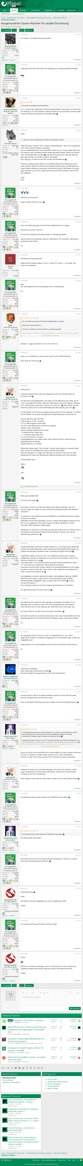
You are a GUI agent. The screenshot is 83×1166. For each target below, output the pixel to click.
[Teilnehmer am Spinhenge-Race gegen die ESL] (4, 90)
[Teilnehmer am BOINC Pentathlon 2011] (7, 90)
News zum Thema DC (11, 1096)
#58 (79, 281)
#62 (79, 492)
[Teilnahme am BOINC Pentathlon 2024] (10, 93)
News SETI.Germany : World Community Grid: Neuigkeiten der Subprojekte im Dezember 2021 (27, 1029)
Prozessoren (25, 1062)
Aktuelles (23, 10)
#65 (79, 632)
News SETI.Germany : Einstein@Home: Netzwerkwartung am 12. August (22, 1100)
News (5, 10)
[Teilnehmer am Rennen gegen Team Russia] (4, 157)
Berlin (16, 88)
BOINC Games (53, 1088)
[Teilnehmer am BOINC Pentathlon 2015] (11, 90)
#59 (79, 314)
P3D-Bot (10, 1034)
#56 (79, 222)
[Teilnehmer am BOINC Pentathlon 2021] (6, 93)
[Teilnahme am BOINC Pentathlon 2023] (9, 93)
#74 (79, 920)
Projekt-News (25, 1034)
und (31, 486)
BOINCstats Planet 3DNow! (58, 1082)
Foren (14, 10)
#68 (79, 725)
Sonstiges (27, 1053)
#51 (79, 34)
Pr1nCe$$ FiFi (7, 27)
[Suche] (80, 10)
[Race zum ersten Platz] (2, 58)
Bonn (16, 55)
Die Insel (15, 121)
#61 (79, 386)
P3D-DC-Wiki (52, 1079)
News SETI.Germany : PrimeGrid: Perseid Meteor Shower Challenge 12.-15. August (23, 1119)
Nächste (28, 30)
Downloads (35, 10)
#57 (79, 255)
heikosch (10, 1062)
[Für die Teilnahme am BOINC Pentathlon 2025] (16, 123)
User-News (25, 1022)
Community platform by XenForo (41, 1164)
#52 (79, 65)
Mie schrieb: (26, 102)
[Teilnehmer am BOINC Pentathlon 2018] (16, 90)
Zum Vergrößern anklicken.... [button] (51, 335)
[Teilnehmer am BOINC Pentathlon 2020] (17, 90)
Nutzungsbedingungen (49, 1160)
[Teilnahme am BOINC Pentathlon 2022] (7, 93)
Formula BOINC (53, 1086)
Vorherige (7, 30)
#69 (79, 766)
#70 (79, 793)
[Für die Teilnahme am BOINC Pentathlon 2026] (17, 122)
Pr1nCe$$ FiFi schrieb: (29, 318)
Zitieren (78, 60)
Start (73, 1160)
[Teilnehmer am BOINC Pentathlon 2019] (2, 93)
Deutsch (9, 1160)
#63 (79, 543)
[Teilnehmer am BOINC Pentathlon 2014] (10, 90)
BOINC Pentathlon (54, 1084)
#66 (79, 665)
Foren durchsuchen (18, 14)
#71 (79, 827)
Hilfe (69, 1160)
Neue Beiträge (5, 14)
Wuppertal (15, 407)
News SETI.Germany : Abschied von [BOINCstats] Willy (21, 1129)
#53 (79, 98)
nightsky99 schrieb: (28, 729)
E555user (10, 1022)
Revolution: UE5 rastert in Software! (28, 1020)
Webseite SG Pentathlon (11, 1082)
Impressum (36, 1160)
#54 (79, 130)
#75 (79, 954)
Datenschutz (62, 1160)
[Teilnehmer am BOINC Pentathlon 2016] (13, 90)
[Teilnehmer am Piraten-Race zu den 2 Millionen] (3, 123)
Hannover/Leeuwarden (11, 911)
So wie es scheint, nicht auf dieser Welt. (10, 154)
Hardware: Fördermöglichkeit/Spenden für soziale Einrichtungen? (26, 1040)
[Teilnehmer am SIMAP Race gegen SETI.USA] (2, 337)
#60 (79, 353)
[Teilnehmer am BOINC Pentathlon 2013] (5, 90)
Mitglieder (48, 10)
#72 (79, 855)
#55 (79, 188)
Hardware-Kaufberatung (30, 1043)
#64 (79, 598)
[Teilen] (76, 34)
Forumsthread (7, 1080)
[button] (8, 10)
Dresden (15, 276)
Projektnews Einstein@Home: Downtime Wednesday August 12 (23, 1110)
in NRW (16, 335)
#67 (79, 692)
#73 (79, 888)
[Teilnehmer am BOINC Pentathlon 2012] (8, 90)
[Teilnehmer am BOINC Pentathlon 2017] (14, 90)
